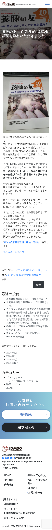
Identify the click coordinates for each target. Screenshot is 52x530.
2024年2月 (11, 359)
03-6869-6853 (8, 458)
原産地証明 (25, 275)
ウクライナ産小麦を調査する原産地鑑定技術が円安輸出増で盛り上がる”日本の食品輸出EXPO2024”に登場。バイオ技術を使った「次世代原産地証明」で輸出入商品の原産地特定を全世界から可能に (28, 316)
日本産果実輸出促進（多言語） (20, 513)
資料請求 (26, 414)
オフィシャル (11, 508)
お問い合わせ (26, 427)
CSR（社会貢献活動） (37, 482)
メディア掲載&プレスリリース (31, 270)
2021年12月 (12, 363)
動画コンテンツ (14, 384)
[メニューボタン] (47, 4)
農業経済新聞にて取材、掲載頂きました (27, 299)
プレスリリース (14, 377)
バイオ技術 (12, 275)
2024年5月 (11, 356)
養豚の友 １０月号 (13, 251)
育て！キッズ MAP (14, 518)
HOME (7, 475)
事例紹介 (33, 488)
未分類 (9, 388)
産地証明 (36, 275)
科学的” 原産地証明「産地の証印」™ (23, 242)
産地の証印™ (11, 504)
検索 (4, 279)
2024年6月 (11, 352)
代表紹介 (8, 484)
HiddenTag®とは (37, 475)
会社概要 (8, 480)
